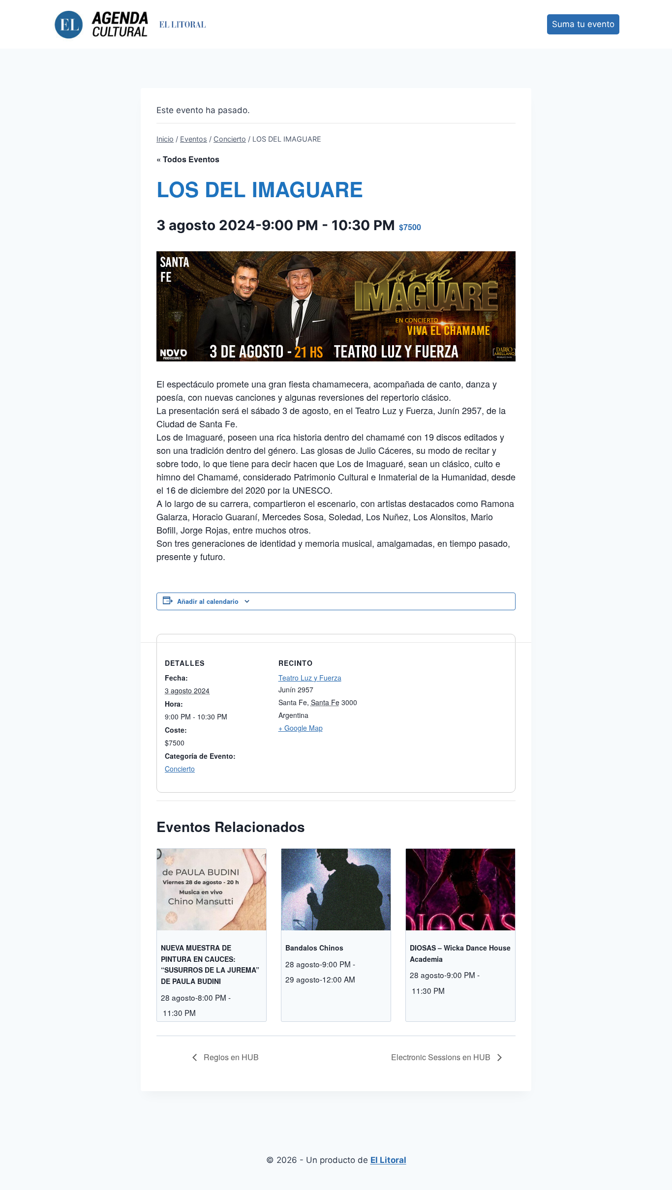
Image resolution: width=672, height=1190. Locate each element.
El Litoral (388, 1160)
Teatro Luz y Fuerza (309, 678)
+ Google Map (300, 728)
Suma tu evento (583, 24)
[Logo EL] (183, 24)
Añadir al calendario (208, 601)
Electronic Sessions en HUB (441, 1057)
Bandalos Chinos (314, 947)
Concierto (180, 769)
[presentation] (211, 889)
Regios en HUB (230, 1057)
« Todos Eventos (187, 159)
